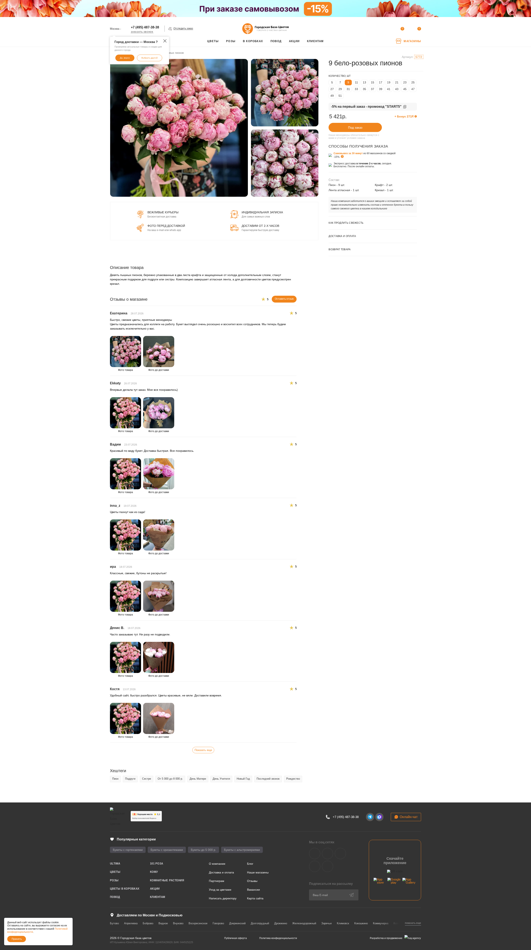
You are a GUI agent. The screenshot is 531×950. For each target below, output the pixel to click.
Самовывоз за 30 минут (348, 153)
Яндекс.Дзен (314, 866)
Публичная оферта (235, 938)
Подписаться (351, 895)
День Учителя (221, 778)
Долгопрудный (260, 923)
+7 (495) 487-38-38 (145, 27)
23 (405, 82)
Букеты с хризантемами (167, 849)
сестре (146, 778)
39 (380, 89)
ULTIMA (115, 863)
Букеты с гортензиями (128, 849)
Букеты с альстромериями (242, 849)
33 (356, 89)
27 (332, 89)
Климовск (343, 923)
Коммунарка (380, 923)
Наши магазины (258, 872)
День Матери (198, 778)
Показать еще (203, 750)
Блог (250, 863)
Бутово (114, 923)
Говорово (218, 923)
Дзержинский (237, 923)
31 (348, 89)
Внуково (178, 923)
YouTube (340, 853)
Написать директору (222, 898)
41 (388, 89)
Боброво (148, 923)
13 (364, 82)
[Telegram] (370, 817)
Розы (114, 880)
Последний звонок (268, 778)
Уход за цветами (220, 889)
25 (413, 82)
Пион (115, 778)
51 (340, 95)
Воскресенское (198, 923)
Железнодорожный (304, 923)
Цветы (115, 871)
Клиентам (157, 897)
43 (396, 89)
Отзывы (252, 881)
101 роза (156, 863)
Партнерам (216, 881)
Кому (154, 871)
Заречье (326, 923)
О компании (217, 863)
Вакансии (253, 889)
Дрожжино (280, 923)
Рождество (293, 778)
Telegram (327, 853)
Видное (163, 923)
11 (356, 82)
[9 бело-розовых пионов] (179, 128)
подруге (130, 778)
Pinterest (327, 866)
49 (332, 95)
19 (388, 82)
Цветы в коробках (124, 888)
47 (413, 89)
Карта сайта (255, 898)
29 (340, 89)
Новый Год (243, 778)
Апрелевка (131, 923)
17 (380, 82)
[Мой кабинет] (385, 29)
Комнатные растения (167, 880)
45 (405, 89)
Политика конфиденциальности (278, 938)
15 (372, 82)
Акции (155, 888)
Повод (115, 897)
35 (364, 89)
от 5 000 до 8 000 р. (170, 778)
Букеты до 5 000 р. (203, 849)
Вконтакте (314, 853)
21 (396, 82)
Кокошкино (361, 923)
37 (372, 89)
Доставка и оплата (221, 872)
